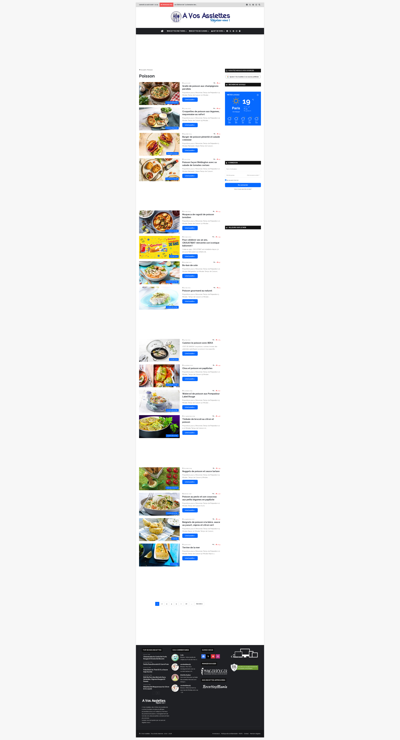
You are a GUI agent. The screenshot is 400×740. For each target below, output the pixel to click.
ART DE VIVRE (218, 31)
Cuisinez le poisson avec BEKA (197, 343)
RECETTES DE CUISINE (198, 31)
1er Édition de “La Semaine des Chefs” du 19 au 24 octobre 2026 (196, 4)
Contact (246, 733)
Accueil (143, 70)
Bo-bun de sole (190, 265)
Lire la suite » (190, 99)
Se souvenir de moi (232, 180)
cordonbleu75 (185, 664)
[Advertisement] (200, 51)
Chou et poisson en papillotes (197, 368)
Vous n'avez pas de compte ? (243, 189)
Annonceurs (216, 733)
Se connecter (243, 185)
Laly (182, 655)
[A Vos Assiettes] (200, 17)
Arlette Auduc (185, 675)
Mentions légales (255, 733)
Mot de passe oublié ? (253, 175)
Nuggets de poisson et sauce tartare (201, 471)
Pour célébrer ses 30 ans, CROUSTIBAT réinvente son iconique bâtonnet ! (200, 243)
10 (186, 604)
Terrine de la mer (191, 547)
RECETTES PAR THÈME (176, 31)
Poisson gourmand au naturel (197, 290)
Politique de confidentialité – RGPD (232, 733)
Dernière (199, 604)
